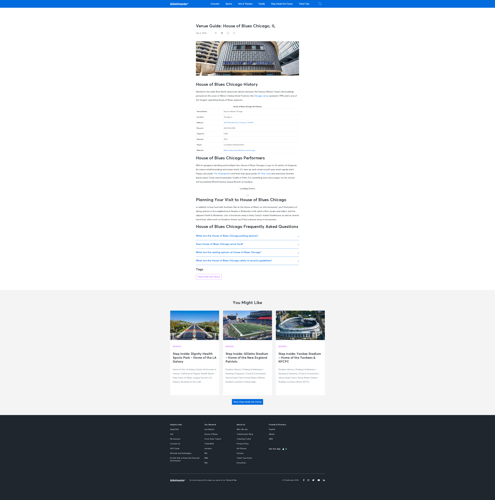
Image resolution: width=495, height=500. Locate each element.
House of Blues (211, 434)
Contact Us (175, 444)
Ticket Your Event (244, 458)
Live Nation (209, 429)
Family (262, 4)
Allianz (272, 434)
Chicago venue (261, 96)
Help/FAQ (174, 429)
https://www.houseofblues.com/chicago (239, 150)
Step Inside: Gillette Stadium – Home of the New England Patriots (247, 357)
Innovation (241, 463)
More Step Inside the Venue (248, 402)
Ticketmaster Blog (245, 434)
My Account (175, 439)
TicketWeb (209, 444)
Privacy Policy (243, 444)
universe (208, 448)
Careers (240, 453)
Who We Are (242, 429)
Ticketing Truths (244, 439)
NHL (206, 463)
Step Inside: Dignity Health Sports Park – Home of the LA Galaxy (194, 357)
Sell (171, 434)
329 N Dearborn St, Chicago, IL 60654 (238, 123)
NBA (206, 458)
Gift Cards (174, 448)
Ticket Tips (304, 4)
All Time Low (264, 174)
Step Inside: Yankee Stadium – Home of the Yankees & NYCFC (299, 357)
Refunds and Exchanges (180, 453)
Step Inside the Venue (282, 4)
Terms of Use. (231, 480)
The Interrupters (222, 174)
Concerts (215, 4)
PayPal (272, 429)
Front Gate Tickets (212, 439)
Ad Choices (241, 448)
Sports (229, 4)
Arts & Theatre (245, 4)
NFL (206, 453)
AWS (271, 439)
